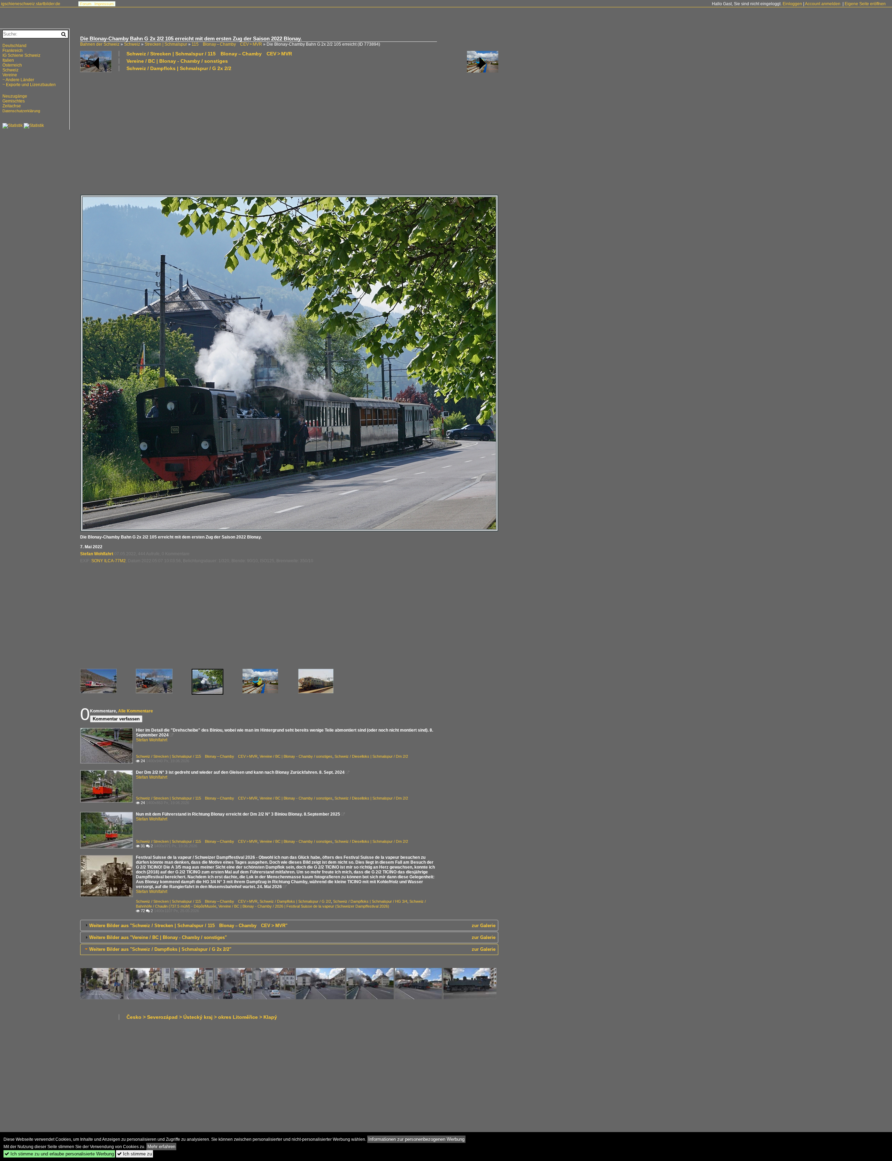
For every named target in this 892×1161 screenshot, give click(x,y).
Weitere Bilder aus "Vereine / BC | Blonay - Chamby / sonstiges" (158, 937)
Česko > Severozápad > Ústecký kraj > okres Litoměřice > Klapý (201, 1017)
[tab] (289, 925)
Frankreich (12, 50)
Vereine (9, 74)
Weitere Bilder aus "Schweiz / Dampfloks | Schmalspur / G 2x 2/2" (160, 949)
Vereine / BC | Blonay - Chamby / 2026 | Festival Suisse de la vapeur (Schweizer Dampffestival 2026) (303, 906)
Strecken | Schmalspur (166, 44)
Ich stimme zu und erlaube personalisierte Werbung (59, 1153)
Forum (85, 4)
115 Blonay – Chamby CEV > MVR (227, 44)
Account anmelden (822, 3)
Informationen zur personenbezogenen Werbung (416, 1139)
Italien (8, 60)
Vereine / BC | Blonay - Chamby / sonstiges (177, 61)
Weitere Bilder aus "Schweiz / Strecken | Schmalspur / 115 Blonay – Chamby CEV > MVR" (188, 925)
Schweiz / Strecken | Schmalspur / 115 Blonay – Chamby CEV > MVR (209, 53)
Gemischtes (13, 101)
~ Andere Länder (18, 79)
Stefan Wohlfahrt (96, 553)
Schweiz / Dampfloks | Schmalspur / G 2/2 (295, 901)
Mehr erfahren (161, 1146)
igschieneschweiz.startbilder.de (30, 3)
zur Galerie (483, 925)
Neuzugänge (14, 96)
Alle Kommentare (135, 711)
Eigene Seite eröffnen (865, 3)
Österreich (12, 65)
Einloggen (792, 3)
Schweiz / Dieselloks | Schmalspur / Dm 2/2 (371, 756)
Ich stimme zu (134, 1153)
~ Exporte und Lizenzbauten (29, 84)
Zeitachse (11, 106)
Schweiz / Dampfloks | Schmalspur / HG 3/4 (370, 901)
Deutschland (14, 45)
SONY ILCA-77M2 (108, 560)
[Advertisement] (289, 132)
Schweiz (132, 44)
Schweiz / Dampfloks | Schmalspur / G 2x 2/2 (178, 68)
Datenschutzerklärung (21, 111)
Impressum (104, 4)
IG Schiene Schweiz (21, 55)
